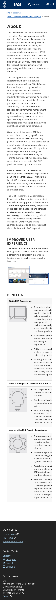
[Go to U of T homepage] (4, 4)
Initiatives (17, 13)
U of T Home (9, 534)
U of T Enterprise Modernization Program (24, 16)
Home (7, 13)
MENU (49, 4)
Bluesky (6, 555)
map (6, 596)
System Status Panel (13, 541)
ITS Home (8, 537)
